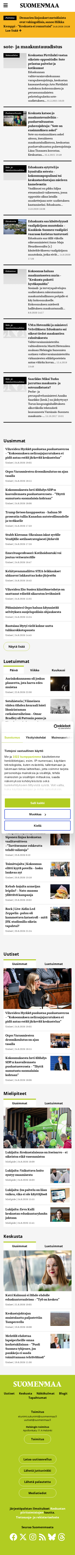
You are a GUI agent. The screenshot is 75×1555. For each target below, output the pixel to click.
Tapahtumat (37, 1398)
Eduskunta (10, 221)
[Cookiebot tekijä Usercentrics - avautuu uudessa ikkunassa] (54, 726)
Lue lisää (12, 30)
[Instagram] (33, 1539)
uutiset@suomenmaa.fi (37, 1420)
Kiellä (37, 825)
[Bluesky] (53, 1540)
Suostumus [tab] (12, 737)
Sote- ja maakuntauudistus (14, 169)
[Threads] (61, 1540)
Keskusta (25, 1393)
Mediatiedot (37, 1493)
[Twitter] (24, 1540)
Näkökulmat (46, 1393)
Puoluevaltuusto (13, 113)
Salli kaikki (37, 802)
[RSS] (43, 1539)
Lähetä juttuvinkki (37, 1470)
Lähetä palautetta (37, 1482)
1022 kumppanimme (27, 756)
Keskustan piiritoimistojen (42, 1510)
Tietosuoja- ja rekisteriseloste (37, 1517)
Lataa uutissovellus (37, 1459)
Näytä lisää (16, 646)
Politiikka (10, 17)
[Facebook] (14, 1539)
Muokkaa (35, 814)
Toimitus (37, 1439)
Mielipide (10, 1161)
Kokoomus (10, 271)
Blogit (63, 1393)
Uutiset (9, 462)
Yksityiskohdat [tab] (36, 737)
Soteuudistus (11, 55)
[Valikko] (5, 5)
